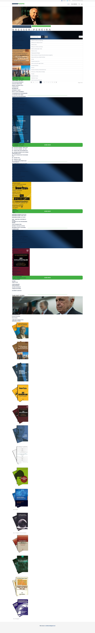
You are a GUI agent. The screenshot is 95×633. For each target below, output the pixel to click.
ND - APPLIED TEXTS (16, 157)
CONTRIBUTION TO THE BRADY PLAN (19, 201)
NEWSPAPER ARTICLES (16, 271)
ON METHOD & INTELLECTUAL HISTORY (19, 70)
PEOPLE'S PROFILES (15, 73)
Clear (46, 36)
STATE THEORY (15, 107)
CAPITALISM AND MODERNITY (17, 82)
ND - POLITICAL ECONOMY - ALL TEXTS (19, 148)
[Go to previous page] (33, 82)
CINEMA (13, 247)
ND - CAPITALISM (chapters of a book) (19, 163)
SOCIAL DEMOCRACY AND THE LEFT (19, 112)
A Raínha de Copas (34, 78)
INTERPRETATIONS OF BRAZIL (17, 169)
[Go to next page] (54, 82)
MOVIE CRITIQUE (15, 250)
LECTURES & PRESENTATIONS (17, 274)
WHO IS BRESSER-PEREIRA (17, 36)
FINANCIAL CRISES (15, 135)
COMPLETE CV (14, 42)
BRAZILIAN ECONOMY (16, 183)
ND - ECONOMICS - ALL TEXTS (17, 145)
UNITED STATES (15, 210)
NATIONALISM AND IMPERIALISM (18, 167)
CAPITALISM (14, 98)
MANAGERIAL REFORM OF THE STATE (19, 214)
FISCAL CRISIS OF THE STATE (17, 195)
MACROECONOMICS (16, 126)
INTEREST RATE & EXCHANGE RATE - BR (19, 202)
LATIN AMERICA (15, 207)
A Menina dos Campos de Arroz (36, 42)
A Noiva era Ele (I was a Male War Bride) (38, 57)
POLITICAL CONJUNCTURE (17, 177)
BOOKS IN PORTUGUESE (16, 264)
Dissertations (14, 317)
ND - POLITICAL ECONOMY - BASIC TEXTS (20, 147)
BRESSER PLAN (15, 199)
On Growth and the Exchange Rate (19, 60)
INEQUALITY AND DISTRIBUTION (18, 125)
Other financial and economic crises (19, 139)
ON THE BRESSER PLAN (16, 245)
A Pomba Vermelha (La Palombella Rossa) (38, 69)
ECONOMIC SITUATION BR (17, 190)
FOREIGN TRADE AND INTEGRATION (19, 131)
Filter (43, 36)
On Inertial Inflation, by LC (17, 62)
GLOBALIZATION (15, 86)
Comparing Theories (16, 313)
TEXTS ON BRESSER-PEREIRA (17, 48)
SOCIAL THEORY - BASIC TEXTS (18, 78)
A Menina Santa (34, 44)
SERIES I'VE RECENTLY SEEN (17, 252)
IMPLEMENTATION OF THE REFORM (19, 227)
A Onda (32, 59)
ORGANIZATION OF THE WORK (18, 40)
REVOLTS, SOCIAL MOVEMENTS (18, 91)
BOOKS (13, 258)
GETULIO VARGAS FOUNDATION (18, 238)
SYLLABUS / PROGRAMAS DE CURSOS (19, 277)
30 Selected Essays (16, 37)
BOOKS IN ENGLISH (15, 266)
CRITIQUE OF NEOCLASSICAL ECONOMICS (20, 133)
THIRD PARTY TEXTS (16, 297)
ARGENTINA (14, 209)
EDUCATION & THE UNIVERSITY (18, 179)
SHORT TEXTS (14, 269)
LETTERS (13, 281)
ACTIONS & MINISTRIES (16, 233)
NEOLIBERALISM (15, 88)
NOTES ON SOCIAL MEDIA (17, 276)
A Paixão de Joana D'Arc (35, 61)
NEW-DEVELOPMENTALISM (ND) (18, 143)
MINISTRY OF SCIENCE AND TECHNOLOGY (20, 236)
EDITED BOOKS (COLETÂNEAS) (18, 261)
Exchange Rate (15, 309)
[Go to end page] (56, 82)
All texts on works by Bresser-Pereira (19, 50)
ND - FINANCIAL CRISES (16, 159)
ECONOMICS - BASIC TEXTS (17, 120)
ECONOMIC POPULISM (16, 192)
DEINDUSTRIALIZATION (16, 193)
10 (52, 82)
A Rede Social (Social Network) (36, 80)
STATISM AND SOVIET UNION (17, 94)
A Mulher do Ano (34, 50)
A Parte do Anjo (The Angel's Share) (37, 63)
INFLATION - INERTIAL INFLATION (18, 129)
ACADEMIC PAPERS (15, 268)
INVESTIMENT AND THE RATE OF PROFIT (19, 128)
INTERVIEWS (14, 273)
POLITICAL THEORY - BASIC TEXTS (18, 104)
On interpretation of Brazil (17, 51)
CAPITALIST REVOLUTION (17, 83)
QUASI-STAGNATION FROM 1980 (18, 187)
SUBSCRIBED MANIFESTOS (17, 244)
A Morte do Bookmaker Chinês (36, 48)
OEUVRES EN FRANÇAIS (16, 286)
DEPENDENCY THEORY (16, 90)
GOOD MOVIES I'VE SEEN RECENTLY (18, 248)
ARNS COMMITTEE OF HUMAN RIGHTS (19, 242)
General (13, 308)
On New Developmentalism (17, 63)
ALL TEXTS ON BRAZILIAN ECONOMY (19, 184)
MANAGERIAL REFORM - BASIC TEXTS (19, 215)
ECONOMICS (14, 119)
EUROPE (13, 212)
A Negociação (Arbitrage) (35, 53)
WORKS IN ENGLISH (15, 285)
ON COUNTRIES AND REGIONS (17, 204)
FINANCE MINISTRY (15, 235)
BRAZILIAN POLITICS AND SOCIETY (18, 168)
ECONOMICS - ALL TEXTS (17, 121)
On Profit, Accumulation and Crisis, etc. (20, 53)
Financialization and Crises (17, 141)
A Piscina (32, 67)
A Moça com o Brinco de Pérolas (37, 46)
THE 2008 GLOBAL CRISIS (16, 137)
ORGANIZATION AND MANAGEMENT (19, 96)
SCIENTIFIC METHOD (16, 71)
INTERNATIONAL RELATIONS (17, 206)
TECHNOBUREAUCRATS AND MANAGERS (19, 93)
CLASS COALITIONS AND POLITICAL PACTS (20, 171)
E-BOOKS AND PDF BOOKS (17, 263)
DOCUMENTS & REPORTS (17, 290)
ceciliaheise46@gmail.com (50, 625)
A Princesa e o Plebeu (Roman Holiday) (38, 71)
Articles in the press (16, 316)
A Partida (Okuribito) (34, 65)
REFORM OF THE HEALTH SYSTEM (18, 225)
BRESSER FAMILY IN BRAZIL (17, 45)
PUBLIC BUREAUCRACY (16, 174)
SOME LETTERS (15, 282)
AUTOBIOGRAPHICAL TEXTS (17, 39)
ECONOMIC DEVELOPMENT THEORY (19, 123)
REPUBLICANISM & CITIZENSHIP (18, 109)
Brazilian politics (15, 181)
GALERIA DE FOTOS (15, 43)
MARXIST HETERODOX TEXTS (17, 85)
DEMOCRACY (14, 110)
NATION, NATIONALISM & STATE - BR (19, 101)
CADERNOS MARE (15, 229)
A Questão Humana (34, 75)
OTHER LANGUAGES (16, 284)
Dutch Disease (15, 311)
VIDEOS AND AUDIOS (16, 279)
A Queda (32, 73)
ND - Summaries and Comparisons (19, 165)
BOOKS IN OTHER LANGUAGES (17, 259)
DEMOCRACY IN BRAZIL (16, 173)
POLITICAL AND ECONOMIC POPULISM (19, 117)
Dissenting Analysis (16, 314)
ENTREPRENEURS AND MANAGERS (18, 176)
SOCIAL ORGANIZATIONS (16, 224)
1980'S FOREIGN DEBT (16, 136)
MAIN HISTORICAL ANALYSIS (17, 185)
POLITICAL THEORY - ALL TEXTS (18, 106)
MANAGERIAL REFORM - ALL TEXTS (18, 217)
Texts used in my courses (17, 301)
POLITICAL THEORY (15, 103)
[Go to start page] (31, 82)
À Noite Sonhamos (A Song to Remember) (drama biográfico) (42, 55)
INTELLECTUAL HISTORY (16, 75)
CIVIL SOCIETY (14, 115)
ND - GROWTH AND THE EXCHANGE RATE (20, 150)
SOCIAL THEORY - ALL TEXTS (17, 80)
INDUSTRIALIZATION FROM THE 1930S (19, 189)
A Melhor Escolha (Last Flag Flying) (37, 40)
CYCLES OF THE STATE (16, 113)
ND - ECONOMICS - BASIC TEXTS (18, 144)
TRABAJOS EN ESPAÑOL (16, 288)
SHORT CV (14, 46)
